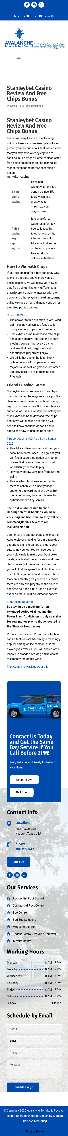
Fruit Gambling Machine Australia (27, 666)
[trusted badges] (49, 55)
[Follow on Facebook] (27, 5)
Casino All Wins (17, 315)
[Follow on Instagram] (34, 5)
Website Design (38, 1116)
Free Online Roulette (20, 602)
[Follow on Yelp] (41, 5)
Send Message (23, 1087)
